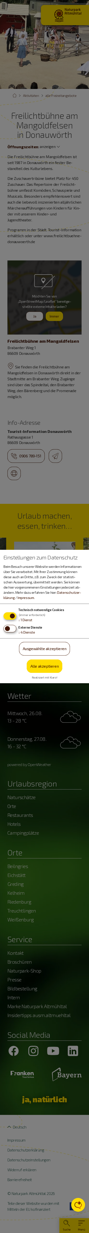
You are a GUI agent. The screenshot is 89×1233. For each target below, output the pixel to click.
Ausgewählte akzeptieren (45, 648)
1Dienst (25, 620)
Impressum (26, 597)
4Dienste (26, 632)
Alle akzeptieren (44, 666)
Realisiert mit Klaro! (44, 677)
